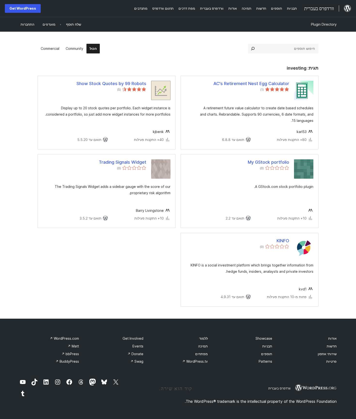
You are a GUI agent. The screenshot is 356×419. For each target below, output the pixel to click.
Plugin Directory (324, 24)
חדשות (332, 346)
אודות (332, 338)
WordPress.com (64, 338)
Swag (136, 361)
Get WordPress (22, 8)
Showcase (263, 338)
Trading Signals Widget (122, 162)
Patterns (265, 361)
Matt (73, 346)
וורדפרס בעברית (279, 388)
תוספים (266, 354)
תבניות (267, 346)
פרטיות (331, 361)
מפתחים (201, 354)
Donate (135, 354)
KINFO (283, 240)
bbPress (70, 354)
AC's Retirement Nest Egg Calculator (251, 83)
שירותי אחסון (327, 354)
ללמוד (203, 338)
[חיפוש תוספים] (253, 48)
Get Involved (133, 338)
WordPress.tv (195, 361)
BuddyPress (67, 361)
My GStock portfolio (268, 162)
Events (137, 346)
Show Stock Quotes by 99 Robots (111, 83)
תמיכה (203, 346)
